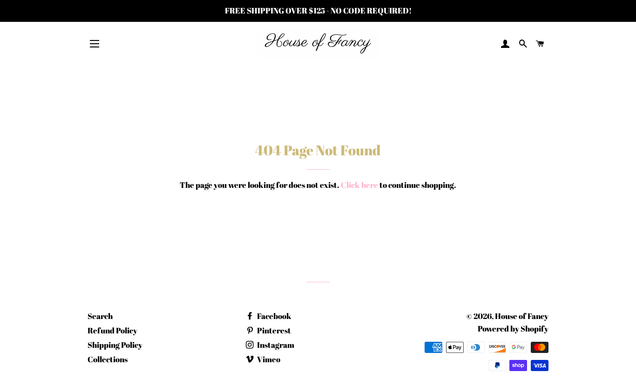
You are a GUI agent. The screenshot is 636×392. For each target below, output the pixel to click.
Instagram (275, 344)
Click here (359, 184)
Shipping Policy (115, 344)
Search (100, 316)
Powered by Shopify (513, 328)
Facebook (273, 316)
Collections (108, 359)
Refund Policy (112, 330)
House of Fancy (521, 316)
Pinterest (273, 330)
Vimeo (268, 359)
